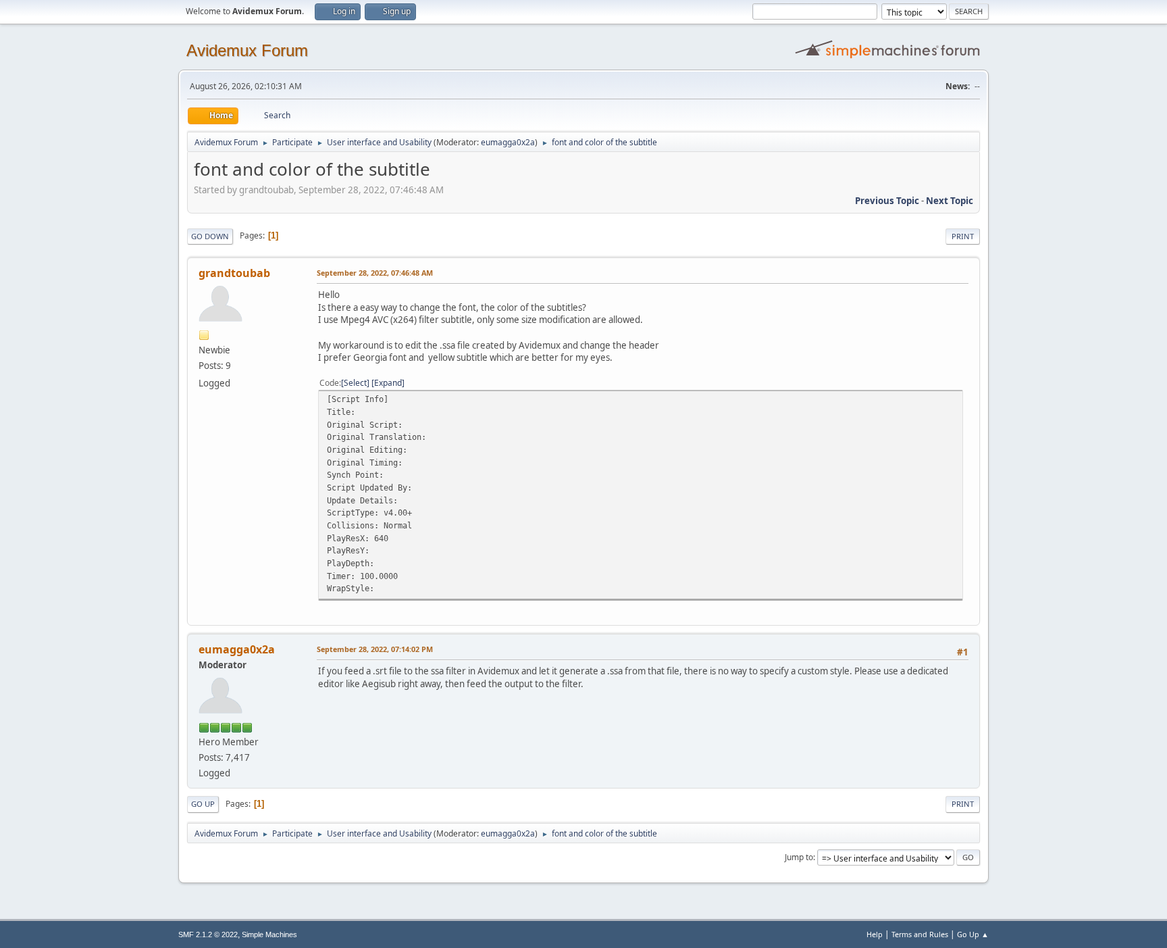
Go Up (203, 804)
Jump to (799, 857)
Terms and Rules (919, 934)
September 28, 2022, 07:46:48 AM (375, 273)
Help (874, 934)
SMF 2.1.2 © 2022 (208, 934)
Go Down (210, 236)
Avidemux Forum (247, 50)
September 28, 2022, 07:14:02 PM (375, 649)
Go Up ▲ (973, 934)
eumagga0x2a (508, 142)
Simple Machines (269, 934)
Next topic (949, 201)
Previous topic (887, 201)
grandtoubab (234, 273)
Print (963, 236)
